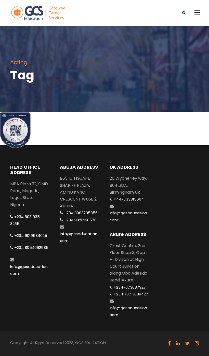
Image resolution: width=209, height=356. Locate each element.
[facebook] (169, 343)
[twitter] (187, 343)
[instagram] (197, 343)
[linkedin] (178, 343)
